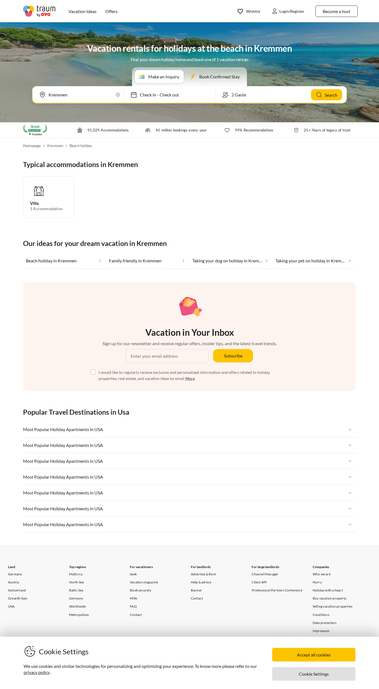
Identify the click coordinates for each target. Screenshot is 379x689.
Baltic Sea (76, 590)
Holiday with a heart (328, 590)
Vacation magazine (144, 582)
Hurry (317, 582)
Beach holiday (81, 145)
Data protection (325, 623)
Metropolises (79, 615)
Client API (259, 582)
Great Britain (18, 598)
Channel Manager (265, 574)
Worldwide (77, 606)
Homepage (32, 145)
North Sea (76, 582)
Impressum (321, 631)
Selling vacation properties (332, 606)
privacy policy (37, 672)
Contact (136, 615)
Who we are (321, 574)
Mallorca (76, 574)
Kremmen (55, 145)
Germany (15, 574)
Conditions (321, 615)
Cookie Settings (314, 673)
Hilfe (133, 598)
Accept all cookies (314, 654)
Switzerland (17, 590)
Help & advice (201, 582)
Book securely (140, 590)
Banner (196, 590)
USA (11, 606)
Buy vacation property (329, 598)
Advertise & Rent (203, 574)
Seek (133, 574)
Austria (13, 582)
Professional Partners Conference (277, 590)
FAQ (133, 606)
